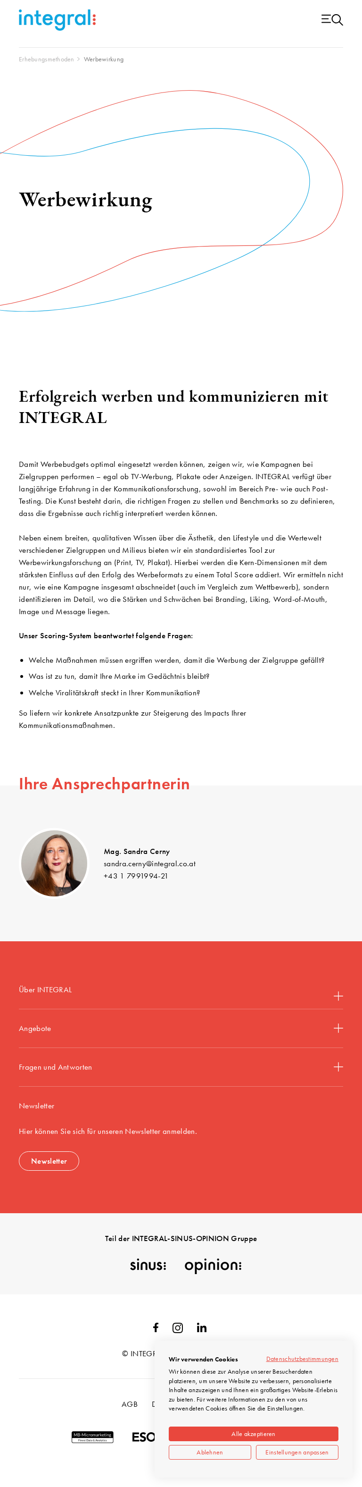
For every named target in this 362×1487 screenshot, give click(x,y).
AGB (130, 1404)
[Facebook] (155, 1329)
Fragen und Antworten (55, 1067)
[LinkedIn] (201, 1329)
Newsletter (49, 1161)
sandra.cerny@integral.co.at (150, 863)
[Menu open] (332, 20)
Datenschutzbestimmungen (302, 1358)
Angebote (35, 1028)
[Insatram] (178, 1330)
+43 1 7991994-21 (136, 875)
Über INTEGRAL (45, 989)
